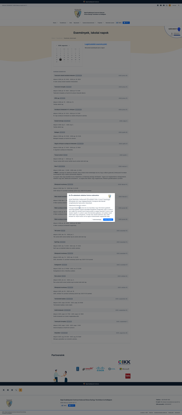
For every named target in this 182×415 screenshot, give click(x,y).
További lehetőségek (97, 219)
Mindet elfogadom (108, 219)
